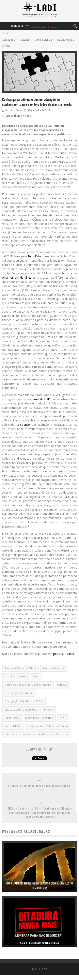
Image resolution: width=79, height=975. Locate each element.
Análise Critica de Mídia (20, 668)
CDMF (8, 676)
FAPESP (48, 709)
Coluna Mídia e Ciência (18, 115)
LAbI (62, 718)
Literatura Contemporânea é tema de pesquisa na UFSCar (39, 787)
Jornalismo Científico (39, 718)
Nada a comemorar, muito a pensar (39, 943)
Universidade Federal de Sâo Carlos (44, 734)
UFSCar (9, 734)
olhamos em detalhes (16, 277)
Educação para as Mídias (21, 709)
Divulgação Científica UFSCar (24, 701)
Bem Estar (35, 256)
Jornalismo (12, 718)
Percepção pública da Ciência (49, 726)
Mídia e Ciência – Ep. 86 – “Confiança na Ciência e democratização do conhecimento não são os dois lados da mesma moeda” (40, 812)
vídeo (71, 654)
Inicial (5, 33)
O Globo (12, 256)
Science (25, 424)
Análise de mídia (54, 668)
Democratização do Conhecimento (28, 685)
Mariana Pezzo (13, 110)
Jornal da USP (41, 399)
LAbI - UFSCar (14, 726)
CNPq (36, 676)
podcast (58, 654)
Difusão (62, 685)
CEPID (22, 676)
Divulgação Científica (19, 693)
